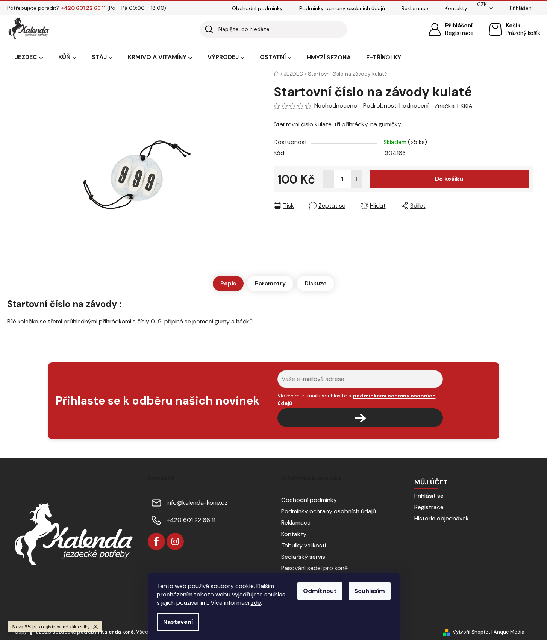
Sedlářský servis (303, 557)
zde (256, 603)
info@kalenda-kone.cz (197, 503)
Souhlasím (369, 591)
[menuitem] (28, 57)
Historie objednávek (441, 518)
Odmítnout (320, 591)
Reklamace (415, 8)
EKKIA (465, 106)
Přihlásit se (429, 496)
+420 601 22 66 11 (191, 520)
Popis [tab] (228, 283)
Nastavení (178, 622)
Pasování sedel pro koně (314, 568)
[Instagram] (175, 541)
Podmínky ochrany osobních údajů (342, 8)
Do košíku (449, 179)
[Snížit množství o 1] (328, 179)
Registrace (459, 33)
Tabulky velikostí (303, 545)
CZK (482, 4)
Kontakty (456, 8)
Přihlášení (459, 25)
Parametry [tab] (270, 283)
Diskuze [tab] (316, 283)
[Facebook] (156, 541)
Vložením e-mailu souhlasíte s (356, 399)
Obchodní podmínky (257, 8)
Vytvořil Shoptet (471, 632)
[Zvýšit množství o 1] (356, 179)
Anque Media (509, 632)
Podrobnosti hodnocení (396, 105)
